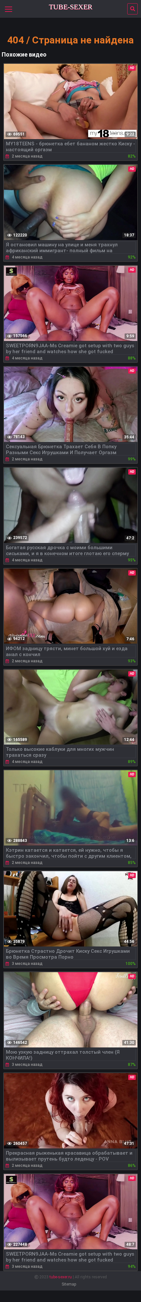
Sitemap (69, 1284)
